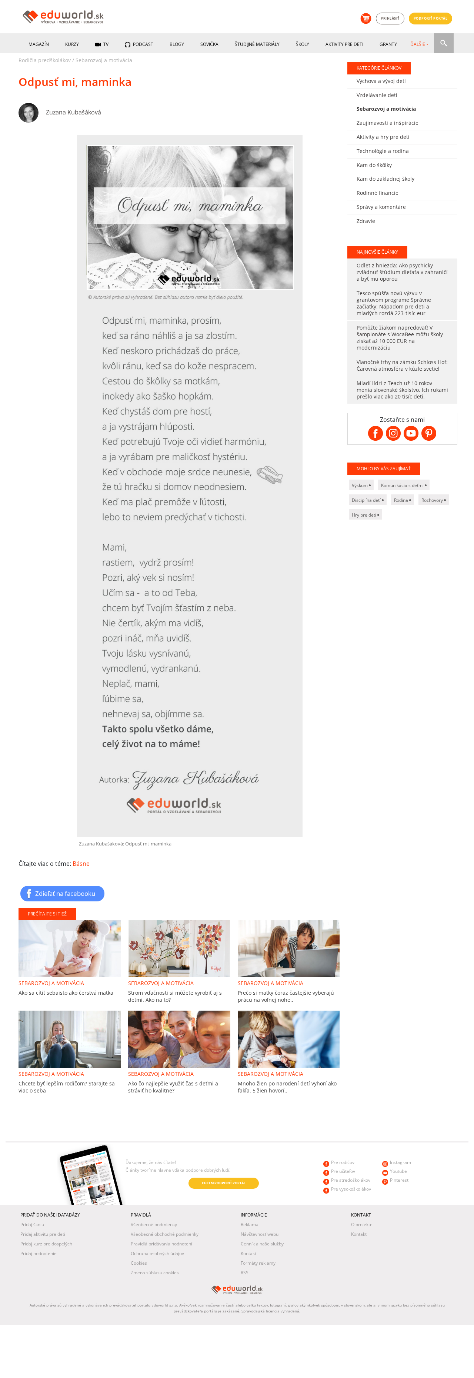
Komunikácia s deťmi (403, 485)
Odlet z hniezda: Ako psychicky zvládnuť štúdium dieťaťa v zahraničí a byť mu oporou (402, 272)
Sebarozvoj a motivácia (104, 60)
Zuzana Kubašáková (73, 112)
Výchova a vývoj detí (381, 80)
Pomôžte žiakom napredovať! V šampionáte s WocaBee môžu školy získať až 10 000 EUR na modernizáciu (400, 337)
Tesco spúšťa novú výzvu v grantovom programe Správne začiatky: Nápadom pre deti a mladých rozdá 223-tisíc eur (394, 303)
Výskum (360, 485)
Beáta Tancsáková (70, 1170)
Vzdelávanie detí (377, 95)
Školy (302, 44)
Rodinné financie (377, 192)
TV (105, 44)
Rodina (401, 500)
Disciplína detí (367, 500)
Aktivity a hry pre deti (383, 136)
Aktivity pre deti (344, 44)
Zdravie (366, 220)
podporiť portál (431, 18)
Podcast (142, 44)
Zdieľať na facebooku (65, 893)
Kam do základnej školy (385, 178)
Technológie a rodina (383, 150)
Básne (81, 864)
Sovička (209, 44)
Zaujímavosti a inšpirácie (387, 122)
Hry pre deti (364, 515)
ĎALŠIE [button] (417, 44)
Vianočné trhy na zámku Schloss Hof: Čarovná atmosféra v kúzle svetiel (402, 365)
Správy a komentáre (381, 206)
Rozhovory (432, 500)
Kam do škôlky (374, 165)
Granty (388, 44)
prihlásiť (390, 18)
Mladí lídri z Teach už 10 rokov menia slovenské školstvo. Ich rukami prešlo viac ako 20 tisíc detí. (402, 390)
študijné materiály (257, 44)
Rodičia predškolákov (45, 60)
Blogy (177, 44)
